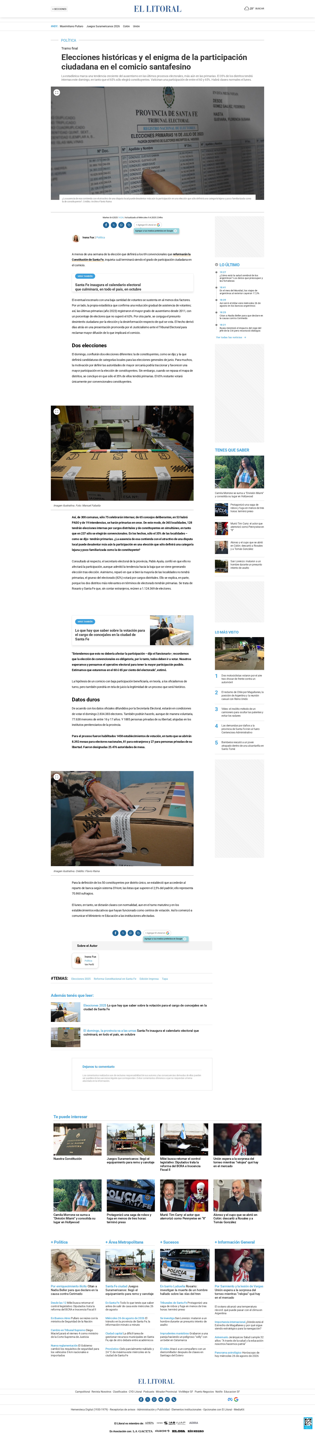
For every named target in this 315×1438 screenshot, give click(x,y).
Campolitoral (82, 1403)
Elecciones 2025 (81, 990)
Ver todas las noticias (229, 337)
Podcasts (148, 1403)
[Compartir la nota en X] (113, 225)
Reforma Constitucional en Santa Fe (115, 990)
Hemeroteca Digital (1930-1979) (89, 1421)
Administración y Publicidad (153, 1421)
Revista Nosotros (101, 1403)
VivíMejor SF (185, 1403)
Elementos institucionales (186, 1421)
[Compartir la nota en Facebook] (106, 225)
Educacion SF (232, 1403)
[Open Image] (56, 92)
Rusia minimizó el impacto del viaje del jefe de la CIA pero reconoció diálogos (240, 327)
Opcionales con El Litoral (217, 1421)
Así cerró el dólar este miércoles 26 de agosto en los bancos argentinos (240, 303)
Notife (218, 1403)
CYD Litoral (135, 1403)
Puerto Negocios (204, 1403)
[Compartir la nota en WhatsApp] (121, 225)
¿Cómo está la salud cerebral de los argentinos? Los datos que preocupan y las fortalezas (241, 276)
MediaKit (239, 1421)
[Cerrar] (175, 230)
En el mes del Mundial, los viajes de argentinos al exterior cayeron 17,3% (239, 290)
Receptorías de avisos (122, 1421)
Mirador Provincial (166, 1403)
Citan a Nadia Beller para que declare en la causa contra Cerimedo (241, 315)
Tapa (165, 990)
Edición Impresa (149, 990)
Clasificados (120, 1403)
